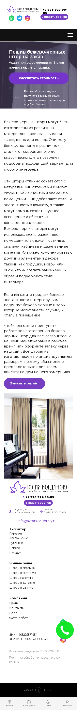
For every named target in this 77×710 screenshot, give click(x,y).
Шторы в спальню (22, 568)
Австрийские (18, 538)
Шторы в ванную (21, 587)
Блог (13, 613)
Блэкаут (15, 553)
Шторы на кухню (21, 578)
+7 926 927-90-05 (55, 11)
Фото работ (18, 618)
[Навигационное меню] (70, 35)
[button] (54, 17)
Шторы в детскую (22, 582)
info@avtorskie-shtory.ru (37, 521)
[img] (38, 487)
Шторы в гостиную (22, 573)
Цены (14, 603)
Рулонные (16, 543)
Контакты (17, 608)
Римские (15, 533)
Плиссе (14, 548)
